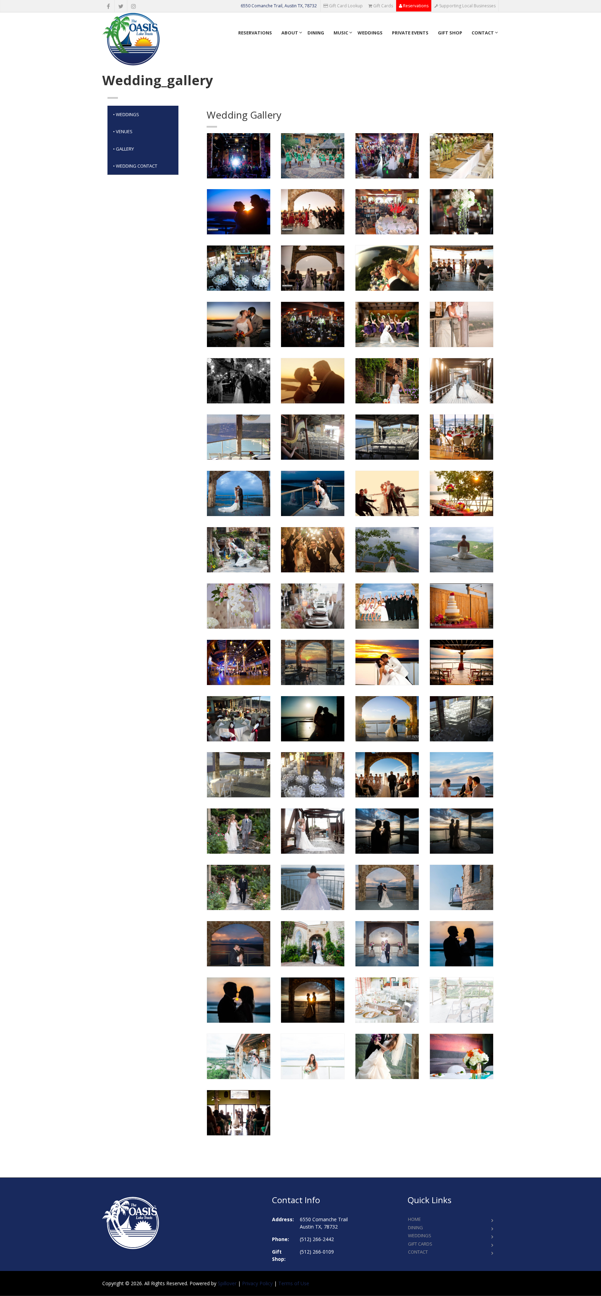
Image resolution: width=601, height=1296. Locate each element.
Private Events (410, 33)
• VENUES (123, 131)
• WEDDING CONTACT (135, 166)
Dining (315, 33)
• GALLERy (123, 149)
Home (414, 1219)
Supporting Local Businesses (467, 6)
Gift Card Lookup (345, 6)
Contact (483, 33)
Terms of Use (293, 1283)
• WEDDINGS (126, 114)
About (289, 33)
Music (341, 33)
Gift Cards (382, 6)
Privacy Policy (257, 1283)
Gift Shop (450, 33)
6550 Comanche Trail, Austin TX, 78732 (279, 6)
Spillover (227, 1283)
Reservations (415, 6)
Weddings (370, 33)
